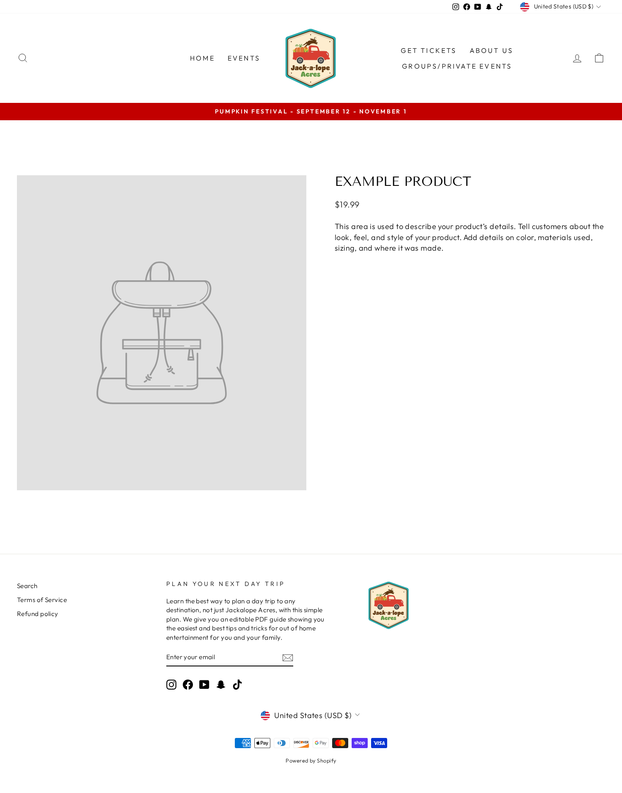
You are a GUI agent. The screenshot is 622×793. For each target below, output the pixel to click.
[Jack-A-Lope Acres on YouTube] (204, 684)
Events (244, 58)
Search (27, 586)
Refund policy (37, 614)
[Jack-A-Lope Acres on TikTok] (237, 684)
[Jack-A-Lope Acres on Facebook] (188, 684)
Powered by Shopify (311, 760)
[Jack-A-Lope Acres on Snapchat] (221, 684)
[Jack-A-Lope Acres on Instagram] (171, 684)
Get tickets (429, 50)
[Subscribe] (287, 657)
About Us (492, 50)
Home (202, 58)
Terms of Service (42, 600)
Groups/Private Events (457, 66)
